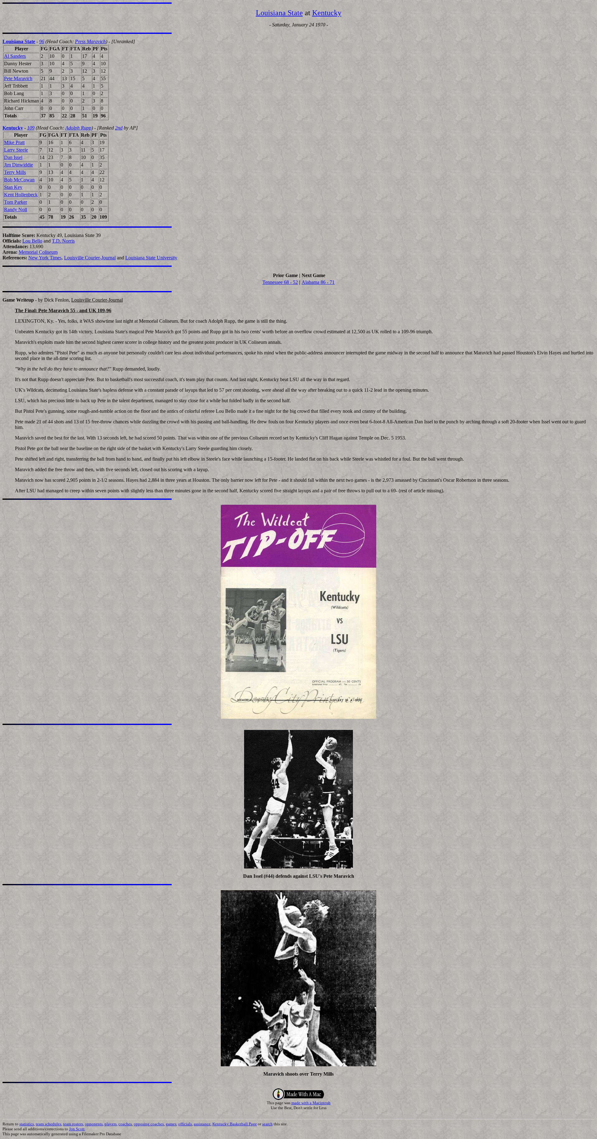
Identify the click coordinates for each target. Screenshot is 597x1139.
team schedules (48, 1124)
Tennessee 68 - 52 (280, 282)
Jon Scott (77, 1129)
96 (41, 41)
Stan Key (13, 187)
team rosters (73, 1124)
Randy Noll (15, 209)
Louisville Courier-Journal (90, 257)
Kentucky (326, 13)
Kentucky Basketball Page (234, 1124)
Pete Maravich (18, 78)
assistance (202, 1124)
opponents (94, 1124)
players (110, 1124)
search (267, 1124)
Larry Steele (16, 150)
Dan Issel (13, 157)
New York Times (45, 257)
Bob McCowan (19, 179)
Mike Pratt (14, 142)
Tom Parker (15, 202)
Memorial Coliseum (38, 252)
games (171, 1124)
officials (185, 1124)
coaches (125, 1124)
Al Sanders (15, 56)
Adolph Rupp (78, 127)
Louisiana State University (151, 257)
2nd (119, 127)
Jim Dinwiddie (18, 164)
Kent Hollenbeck (21, 194)
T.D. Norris (63, 241)
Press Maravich (90, 41)
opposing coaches (149, 1124)
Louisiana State (279, 13)
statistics (26, 1124)
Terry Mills (15, 172)
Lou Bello (32, 241)
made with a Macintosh (311, 1102)
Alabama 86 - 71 (318, 282)
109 (31, 127)
